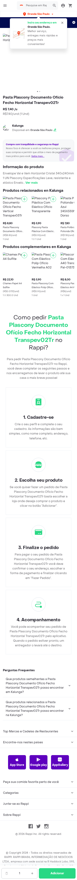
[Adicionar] (24, 199)
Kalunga (17, 126)
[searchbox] (37, 5)
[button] (38, 14)
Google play (38, 765)
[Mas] (32, 873)
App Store (17, 765)
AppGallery (60, 765)
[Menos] (6, 873)
